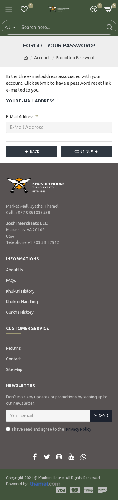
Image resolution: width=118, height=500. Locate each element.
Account (42, 57)
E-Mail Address (20, 116)
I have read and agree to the (51, 429)
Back (34, 152)
